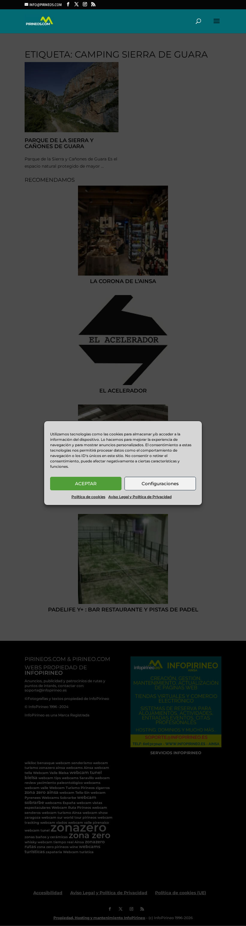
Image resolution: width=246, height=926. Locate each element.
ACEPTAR (86, 483)
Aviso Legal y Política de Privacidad (140, 496)
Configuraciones (160, 483)
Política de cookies (88, 496)
